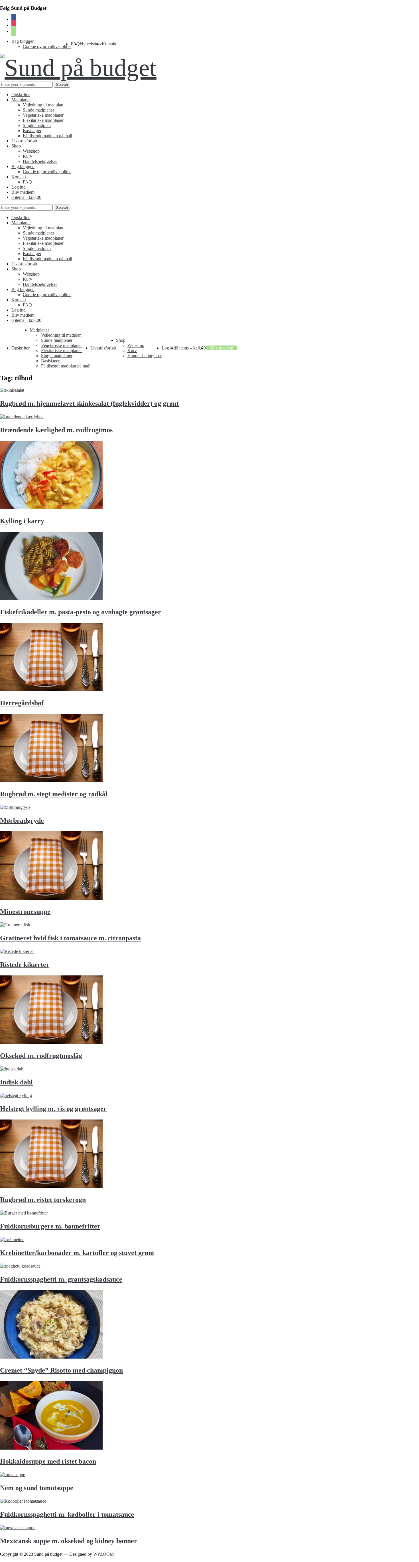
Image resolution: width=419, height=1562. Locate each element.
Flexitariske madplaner (43, 120)
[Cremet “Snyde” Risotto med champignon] (51, 1357)
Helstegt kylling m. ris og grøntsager (53, 1108)
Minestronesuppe (25, 911)
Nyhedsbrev (91, 43)
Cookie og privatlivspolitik (47, 46)
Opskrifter (20, 94)
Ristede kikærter (24, 964)
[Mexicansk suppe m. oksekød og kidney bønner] (17, 1527)
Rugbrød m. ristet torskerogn (43, 1199)
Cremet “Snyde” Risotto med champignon (61, 1370)
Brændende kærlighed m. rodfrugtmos (56, 430)
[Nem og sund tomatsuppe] (12, 1474)
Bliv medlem (22, 192)
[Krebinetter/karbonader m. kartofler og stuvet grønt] (12, 1239)
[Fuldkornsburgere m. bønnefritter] (24, 1213)
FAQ (27, 181)
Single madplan (37, 125)
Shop (16, 146)
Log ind (18, 187)
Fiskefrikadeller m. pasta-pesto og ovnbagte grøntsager (80, 612)
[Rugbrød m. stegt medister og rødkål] (51, 780)
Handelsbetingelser (40, 161)
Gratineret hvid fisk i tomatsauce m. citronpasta (70, 938)
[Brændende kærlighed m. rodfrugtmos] (22, 416)
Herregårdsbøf (22, 703)
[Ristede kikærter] (17, 951)
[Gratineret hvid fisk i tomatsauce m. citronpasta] (15, 924)
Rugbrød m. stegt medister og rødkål (53, 794)
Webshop (31, 151)
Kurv (27, 156)
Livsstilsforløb (24, 140)
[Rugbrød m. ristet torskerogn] (51, 1186)
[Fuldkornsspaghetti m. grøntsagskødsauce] (20, 1266)
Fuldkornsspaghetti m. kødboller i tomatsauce (67, 1514)
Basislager (32, 130)
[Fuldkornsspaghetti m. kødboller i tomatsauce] (23, 1501)
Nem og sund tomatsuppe (36, 1488)
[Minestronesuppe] (51, 898)
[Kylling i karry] (51, 507)
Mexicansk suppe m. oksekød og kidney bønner (68, 1541)
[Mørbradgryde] (15, 807)
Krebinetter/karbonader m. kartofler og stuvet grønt (77, 1252)
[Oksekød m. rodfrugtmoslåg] (51, 1042)
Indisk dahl (16, 1082)
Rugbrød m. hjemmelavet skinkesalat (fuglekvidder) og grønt (89, 403)
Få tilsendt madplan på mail (47, 135)
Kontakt (109, 43)
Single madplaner (56, 355)
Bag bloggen (22, 41)
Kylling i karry (22, 521)
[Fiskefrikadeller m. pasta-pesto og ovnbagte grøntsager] (51, 598)
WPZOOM (103, 1554)
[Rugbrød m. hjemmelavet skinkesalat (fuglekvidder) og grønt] (12, 390)
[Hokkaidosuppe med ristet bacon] (51, 1448)
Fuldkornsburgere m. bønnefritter (50, 1226)
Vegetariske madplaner (43, 115)
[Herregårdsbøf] (51, 689)
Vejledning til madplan (43, 104)
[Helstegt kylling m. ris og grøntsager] (16, 1095)
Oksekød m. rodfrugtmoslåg (41, 1055)
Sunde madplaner (38, 110)
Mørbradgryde (22, 820)
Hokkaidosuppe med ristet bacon (48, 1461)
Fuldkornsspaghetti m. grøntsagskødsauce (61, 1279)
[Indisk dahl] (12, 1068)
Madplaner (21, 99)
